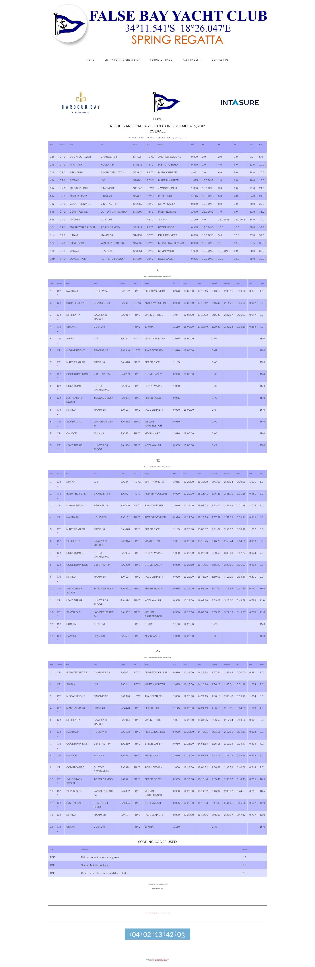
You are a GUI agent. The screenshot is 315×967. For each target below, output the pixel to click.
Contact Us (220, 60)
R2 (219, 145)
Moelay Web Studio (161, 961)
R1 (203, 145)
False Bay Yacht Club (162, 959)
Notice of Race (161, 60)
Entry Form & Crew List (122, 60)
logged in (155, 913)
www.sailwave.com (157, 888)
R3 (235, 145)
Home (90, 60)
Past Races (191, 60)
